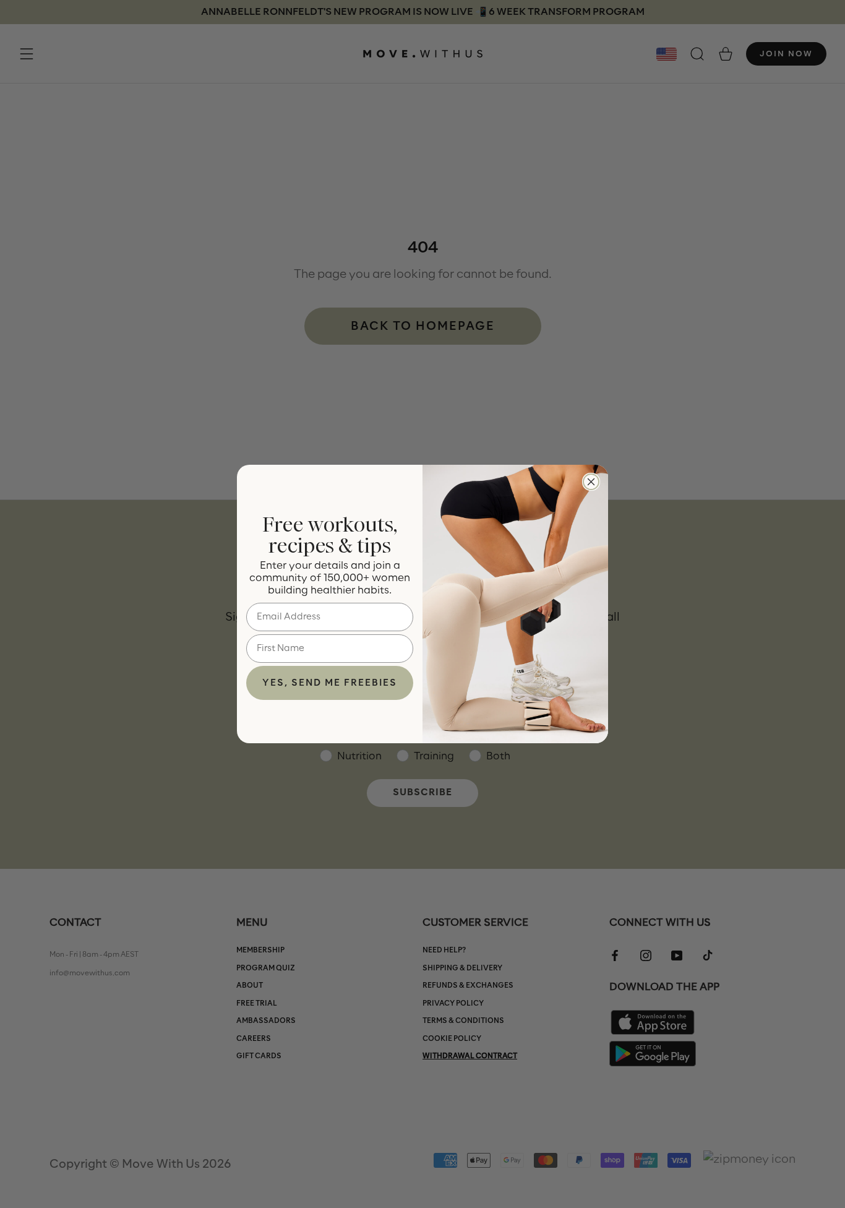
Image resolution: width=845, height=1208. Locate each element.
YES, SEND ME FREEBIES (329, 683)
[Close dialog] (591, 482)
